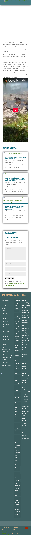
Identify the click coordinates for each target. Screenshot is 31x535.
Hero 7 (17, 360)
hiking (17, 363)
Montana (17, 394)
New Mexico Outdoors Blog (25, 385)
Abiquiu (17, 300)
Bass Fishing (5, 300)
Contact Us (25, 438)
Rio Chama (17, 441)
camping (17, 322)
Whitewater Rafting (17, 510)
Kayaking (17, 372)
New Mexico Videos (11, 36)
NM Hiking (11, 162)
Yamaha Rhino (17, 515)
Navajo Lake (16, 404)
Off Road (17, 432)
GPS (3, 303)
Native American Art (25, 359)
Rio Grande (17, 446)
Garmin (16, 346)
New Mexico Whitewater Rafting (25, 416)
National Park (17, 399)
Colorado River (17, 327)
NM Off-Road (5, 336)
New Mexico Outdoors (11, 34)
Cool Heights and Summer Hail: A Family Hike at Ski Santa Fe (15, 158)
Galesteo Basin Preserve (17, 339)
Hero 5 (17, 358)
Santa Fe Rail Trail (17, 462)
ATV (16, 311)
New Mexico (16, 410)
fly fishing (17, 332)
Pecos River (17, 437)
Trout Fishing (17, 484)
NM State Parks (6, 352)
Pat (7, 160)
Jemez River (17, 367)
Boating (17, 318)
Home (24, 300)
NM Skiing (4, 344)
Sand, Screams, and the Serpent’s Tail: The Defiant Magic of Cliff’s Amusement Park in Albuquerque (15, 179)
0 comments (22, 36)
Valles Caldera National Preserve (17, 502)
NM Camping (5, 311)
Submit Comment (9, 278)
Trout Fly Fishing (17, 489)
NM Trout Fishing (7, 355)
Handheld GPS (17, 354)
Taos (17, 480)
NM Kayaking (5, 324)
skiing (17, 467)
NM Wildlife (5, 362)
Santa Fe (17, 456)
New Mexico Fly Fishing (17, 426)
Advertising (25, 303)
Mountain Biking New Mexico (25, 345)
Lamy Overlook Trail (17, 388)
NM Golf (4, 318)
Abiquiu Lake (16, 304)
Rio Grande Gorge (17, 451)
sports (17, 473)
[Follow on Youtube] (26, 528)
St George (17, 476)
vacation (17, 494)
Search (24, 435)
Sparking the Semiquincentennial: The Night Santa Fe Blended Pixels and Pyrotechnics (14, 208)
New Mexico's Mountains (17, 418)
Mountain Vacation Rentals (25, 352)
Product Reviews (7, 365)
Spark (17, 470)
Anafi (17, 308)
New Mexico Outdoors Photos (25, 428)
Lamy (17, 383)
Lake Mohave (16, 378)
